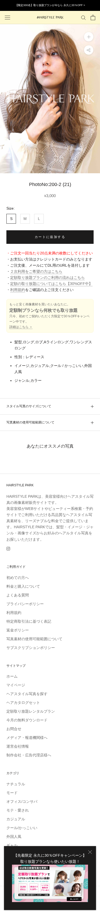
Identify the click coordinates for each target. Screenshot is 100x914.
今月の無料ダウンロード (26, 720)
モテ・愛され (17, 810)
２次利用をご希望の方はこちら (36, 271)
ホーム (12, 676)
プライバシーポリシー (25, 604)
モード (12, 793)
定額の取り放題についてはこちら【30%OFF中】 (51, 283)
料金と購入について (23, 586)
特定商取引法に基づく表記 (28, 621)
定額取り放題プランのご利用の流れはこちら (47, 277)
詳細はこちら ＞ (21, 327)
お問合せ (13, 729)
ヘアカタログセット (23, 702)
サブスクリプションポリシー (30, 648)
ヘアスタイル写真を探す (26, 694)
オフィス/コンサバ (21, 801)
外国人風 (13, 836)
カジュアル (15, 819)
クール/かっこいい (21, 828)
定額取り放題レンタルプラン (30, 711)
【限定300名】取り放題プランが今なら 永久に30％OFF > (50, 5)
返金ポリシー (17, 630)
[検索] (83, 17)
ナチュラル (15, 784)
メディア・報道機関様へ (26, 737)
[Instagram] (8, 548)
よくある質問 (17, 595)
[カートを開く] (93, 17)
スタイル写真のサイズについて (28, 406)
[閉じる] (90, 852)
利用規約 (17, 290)
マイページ (15, 685)
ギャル (12, 845)
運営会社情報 (17, 746)
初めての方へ (17, 577)
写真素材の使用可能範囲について (30, 422)
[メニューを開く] (7, 17)
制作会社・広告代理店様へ (28, 755)
